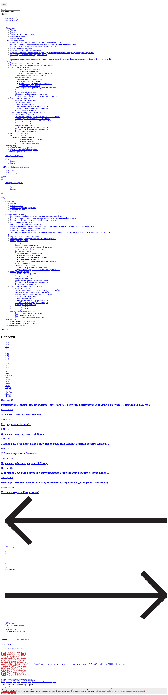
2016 (7, 363)
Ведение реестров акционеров (26, 71)
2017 (7, 361)
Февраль (8, 375)
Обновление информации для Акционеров (31, 108)
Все (6, 371)
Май (7, 382)
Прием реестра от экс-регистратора (24, 150)
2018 (7, 359)
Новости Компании (17, 36)
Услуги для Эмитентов (19, 67)
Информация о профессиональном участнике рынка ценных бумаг (36, 42)
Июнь (7, 384)
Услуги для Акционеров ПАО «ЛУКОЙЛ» (26, 113)
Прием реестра (11, 146)
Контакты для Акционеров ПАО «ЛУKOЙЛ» (32, 119)
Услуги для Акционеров (19, 98)
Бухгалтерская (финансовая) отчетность (25, 51)
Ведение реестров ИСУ (19, 135)
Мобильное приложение (24, 115)
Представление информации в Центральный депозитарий (37, 96)
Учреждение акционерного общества (24, 63)
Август (8, 388)
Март (7, 377)
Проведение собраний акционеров (28, 79)
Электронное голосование (29, 86)
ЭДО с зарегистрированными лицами (29, 143)
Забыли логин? (11, 18)
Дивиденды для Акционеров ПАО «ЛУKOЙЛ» (33, 121)
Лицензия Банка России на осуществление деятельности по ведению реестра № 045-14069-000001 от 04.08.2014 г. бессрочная (75, 664)
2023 (7, 349)
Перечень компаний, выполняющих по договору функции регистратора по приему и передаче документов (52, 53)
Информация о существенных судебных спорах (28, 55)
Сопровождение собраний (29, 82)
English (13, 163)
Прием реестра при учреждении (22, 148)
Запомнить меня (7, 12)
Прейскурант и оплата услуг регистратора (31, 106)
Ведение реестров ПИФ (19, 133)
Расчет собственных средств (21, 49)
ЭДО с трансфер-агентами (25, 141)
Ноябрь (8, 394)
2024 (7, 347)
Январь (8, 373)
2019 (7, 357)
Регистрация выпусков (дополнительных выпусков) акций (33, 65)
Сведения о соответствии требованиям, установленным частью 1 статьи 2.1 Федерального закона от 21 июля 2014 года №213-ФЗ (60, 59)
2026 (7, 343)
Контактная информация (15, 152)
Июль (7, 386)
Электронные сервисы (23, 77)
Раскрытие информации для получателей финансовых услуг (33, 46)
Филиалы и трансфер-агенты (26, 100)
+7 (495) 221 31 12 (8, 167)
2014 (7, 367)
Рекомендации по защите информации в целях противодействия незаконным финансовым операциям (28, 682)
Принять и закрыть (8, 693)
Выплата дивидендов (23, 90)
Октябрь (8, 392)
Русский (8, 159)
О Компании (10, 28)
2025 (7, 345)
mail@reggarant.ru (22, 167)
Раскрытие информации (14, 40)
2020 (7, 355)
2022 (7, 351)
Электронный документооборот (22, 137)
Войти (4, 14)
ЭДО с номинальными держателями (29, 139)
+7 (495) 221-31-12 (8, 639)
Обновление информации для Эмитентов (31, 94)
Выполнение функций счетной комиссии (35, 84)
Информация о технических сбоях (23, 57)
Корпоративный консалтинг (26, 92)
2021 (7, 353)
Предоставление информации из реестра (30, 75)
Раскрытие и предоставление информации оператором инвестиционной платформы (43, 44)
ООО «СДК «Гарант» (13, 171)
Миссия (13, 30)
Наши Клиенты (16, 38)
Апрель (8, 379)
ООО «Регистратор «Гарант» (16, 173)
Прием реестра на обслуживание (27, 69)
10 (6, 567)
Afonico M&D (19, 687)
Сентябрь (9, 390)
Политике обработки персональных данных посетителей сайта (121, 691)
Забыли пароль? (11, 20)
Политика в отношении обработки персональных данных (16, 679)
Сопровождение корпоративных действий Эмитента (35, 88)
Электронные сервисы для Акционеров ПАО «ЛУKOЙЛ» (37, 117)
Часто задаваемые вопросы (25, 110)
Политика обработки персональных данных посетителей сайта (18, 680)
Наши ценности (16, 32)
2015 (7, 365)
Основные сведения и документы (23, 34)
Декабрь (8, 396)
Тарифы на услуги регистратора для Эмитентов (33, 73)
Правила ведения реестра (24, 104)
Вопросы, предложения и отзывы (15, 644)
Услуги (8, 61)
